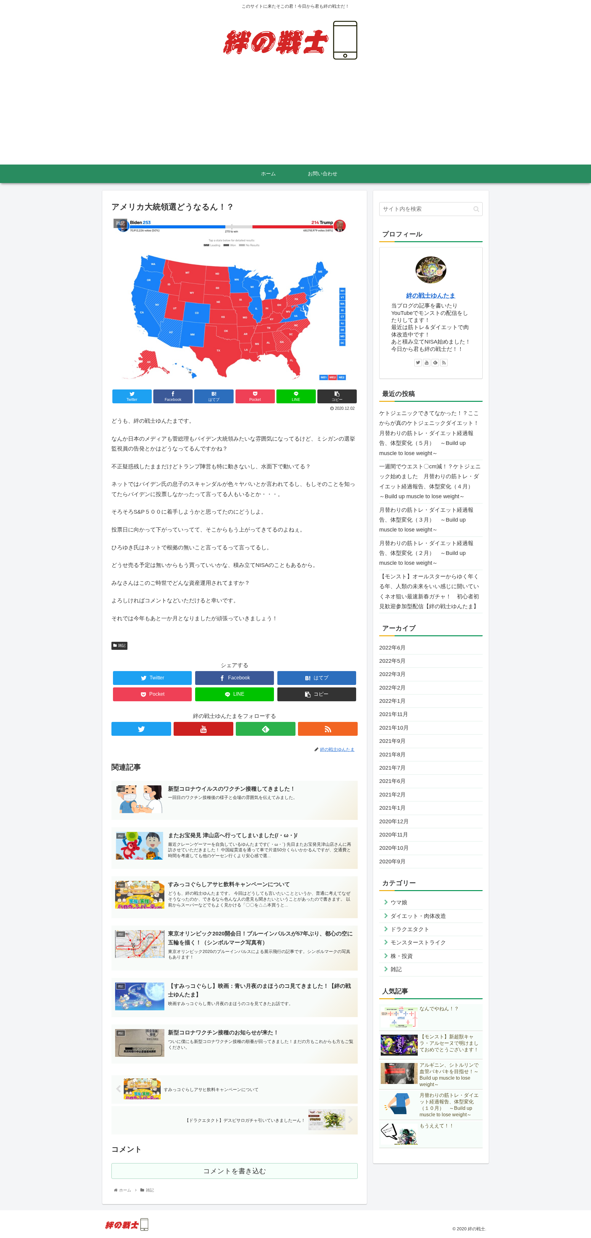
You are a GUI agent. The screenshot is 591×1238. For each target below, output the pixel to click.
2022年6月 (392, 648)
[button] (476, 209)
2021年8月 (392, 754)
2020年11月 (393, 835)
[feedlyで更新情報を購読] (266, 729)
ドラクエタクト (410, 929)
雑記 (122, 645)
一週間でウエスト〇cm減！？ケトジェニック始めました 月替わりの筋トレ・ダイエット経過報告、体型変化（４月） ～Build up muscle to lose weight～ (430, 481)
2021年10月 (394, 728)
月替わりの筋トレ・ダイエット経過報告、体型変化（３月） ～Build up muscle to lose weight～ (426, 520)
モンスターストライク (418, 942)
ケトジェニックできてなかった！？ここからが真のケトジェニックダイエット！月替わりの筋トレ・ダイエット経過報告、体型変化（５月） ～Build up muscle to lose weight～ (429, 433)
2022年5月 (392, 661)
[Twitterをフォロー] (141, 729)
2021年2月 (392, 795)
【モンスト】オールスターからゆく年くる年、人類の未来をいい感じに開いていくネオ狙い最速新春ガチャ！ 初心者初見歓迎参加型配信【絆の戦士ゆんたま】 (429, 591)
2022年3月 (392, 674)
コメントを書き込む (234, 1171)
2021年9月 (392, 741)
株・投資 (402, 956)
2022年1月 (392, 701)
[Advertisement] (295, 118)
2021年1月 (392, 808)
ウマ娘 (399, 902)
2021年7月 (392, 768)
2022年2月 (392, 688)
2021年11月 (393, 714)
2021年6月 (392, 781)
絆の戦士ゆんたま (431, 295)
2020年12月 (394, 821)
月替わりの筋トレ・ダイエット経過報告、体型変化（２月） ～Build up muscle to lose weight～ (426, 553)
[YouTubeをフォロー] (203, 729)
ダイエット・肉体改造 (418, 916)
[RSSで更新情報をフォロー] (328, 729)
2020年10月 (394, 848)
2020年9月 (392, 861)
